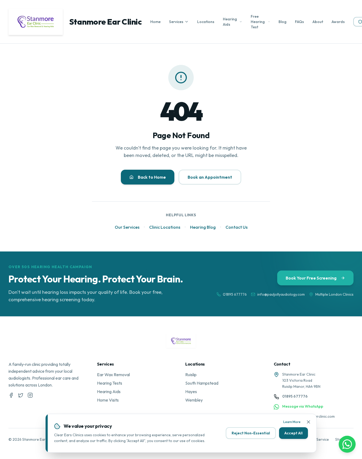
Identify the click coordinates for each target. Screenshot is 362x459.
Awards (338, 21)
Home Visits (108, 400)
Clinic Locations (164, 227)
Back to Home (152, 177)
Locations (205, 21)
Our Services (127, 227)
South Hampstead (201, 383)
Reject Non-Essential (251, 433)
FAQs (299, 21)
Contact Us (237, 227)
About (317, 21)
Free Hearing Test (258, 21)
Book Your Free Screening (311, 278)
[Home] (181, 341)
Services (176, 21)
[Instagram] (30, 395)
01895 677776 (235, 294)
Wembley (194, 400)
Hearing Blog (203, 227)
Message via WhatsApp (302, 406)
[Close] (308, 422)
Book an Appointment (210, 177)
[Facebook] (11, 395)
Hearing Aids (230, 22)
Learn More (292, 422)
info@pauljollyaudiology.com (281, 294)
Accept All (293, 433)
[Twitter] (20, 395)
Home (155, 21)
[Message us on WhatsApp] (347, 444)
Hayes (191, 391)
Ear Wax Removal (113, 374)
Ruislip (191, 374)
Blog (282, 21)
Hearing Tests (109, 383)
